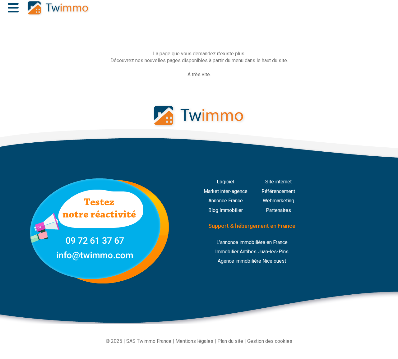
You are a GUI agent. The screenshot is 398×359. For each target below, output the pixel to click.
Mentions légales (194, 341)
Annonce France (225, 201)
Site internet (278, 182)
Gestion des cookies (269, 341)
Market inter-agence (226, 191)
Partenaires (278, 210)
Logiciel (225, 182)
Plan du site (230, 341)
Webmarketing (278, 201)
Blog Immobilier (225, 210)
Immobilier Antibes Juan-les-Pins (252, 252)
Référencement (278, 191)
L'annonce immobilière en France (252, 242)
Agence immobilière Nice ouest (252, 261)
